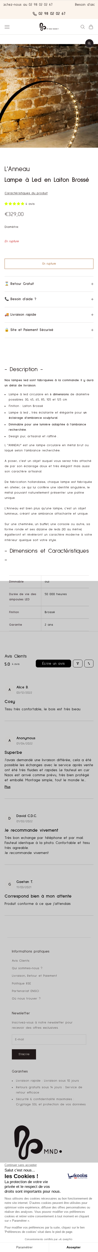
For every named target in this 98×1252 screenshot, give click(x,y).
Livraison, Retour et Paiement (34, 975)
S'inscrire (23, 1054)
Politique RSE (21, 983)
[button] (15, 204)
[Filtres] (78, 663)
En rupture (49, 263)
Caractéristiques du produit (26, 193)
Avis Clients (20, 960)
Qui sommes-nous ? (27, 968)
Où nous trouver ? (26, 998)
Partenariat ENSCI (25, 991)
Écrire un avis (53, 663)
